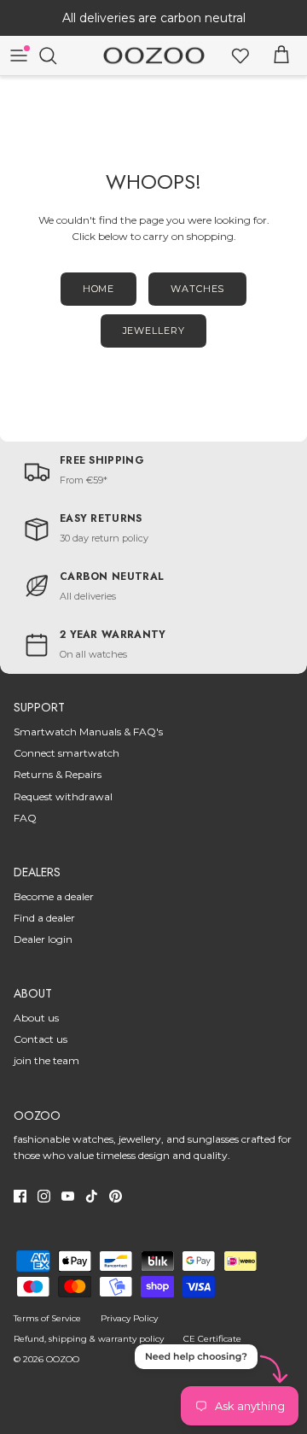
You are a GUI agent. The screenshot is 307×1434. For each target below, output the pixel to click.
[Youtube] (67, 1196)
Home (99, 289)
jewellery (154, 331)
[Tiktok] (91, 1196)
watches (197, 289)
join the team (46, 1060)
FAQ (25, 817)
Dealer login (43, 939)
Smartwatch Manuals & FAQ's (88, 731)
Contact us (40, 1039)
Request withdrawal (63, 796)
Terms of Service (47, 1318)
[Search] (56, 55)
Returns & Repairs (57, 774)
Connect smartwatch (66, 752)
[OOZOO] (154, 55)
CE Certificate (212, 1338)
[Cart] (281, 55)
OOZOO (62, 1359)
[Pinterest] (115, 1196)
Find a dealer (44, 917)
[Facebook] (20, 1196)
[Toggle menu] (19, 55)
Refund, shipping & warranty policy (89, 1338)
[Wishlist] (240, 55)
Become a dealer (54, 896)
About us (36, 1017)
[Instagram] (44, 1196)
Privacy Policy (129, 1318)
